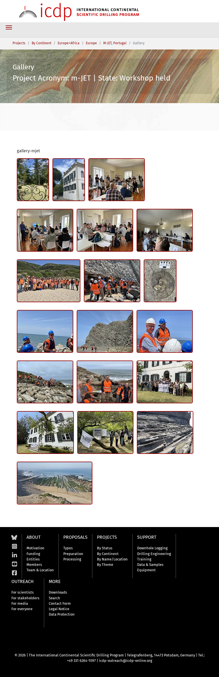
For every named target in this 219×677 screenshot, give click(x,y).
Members (34, 564)
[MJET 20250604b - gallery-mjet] (45, 230)
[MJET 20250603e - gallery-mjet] (45, 331)
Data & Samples (150, 564)
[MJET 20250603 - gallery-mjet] (165, 381)
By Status (104, 548)
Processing (72, 559)
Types (68, 548)
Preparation (73, 554)
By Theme (105, 564)
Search (54, 598)
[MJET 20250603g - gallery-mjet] (160, 280)
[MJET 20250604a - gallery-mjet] (105, 230)
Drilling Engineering (154, 554)
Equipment (146, 570)
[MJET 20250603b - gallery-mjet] (45, 381)
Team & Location (40, 570)
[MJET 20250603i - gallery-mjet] (48, 280)
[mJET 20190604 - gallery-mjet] (165, 432)
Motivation (35, 548)
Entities (33, 559)
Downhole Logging (152, 548)
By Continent (108, 554)
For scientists (22, 592)
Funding (33, 554)
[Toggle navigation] (9, 27)
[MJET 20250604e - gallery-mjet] (33, 179)
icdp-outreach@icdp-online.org (125, 660)
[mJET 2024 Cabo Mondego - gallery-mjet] (54, 483)
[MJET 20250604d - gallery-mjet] (68, 179)
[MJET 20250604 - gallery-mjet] (165, 230)
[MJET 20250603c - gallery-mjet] (165, 331)
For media (19, 603)
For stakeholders (25, 598)
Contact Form (60, 603)
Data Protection (62, 614)
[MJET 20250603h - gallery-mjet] (112, 280)
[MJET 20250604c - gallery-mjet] (116, 179)
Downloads (58, 592)
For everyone (22, 609)
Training (144, 559)
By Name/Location (112, 559)
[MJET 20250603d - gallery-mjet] (105, 331)
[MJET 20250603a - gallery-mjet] (105, 381)
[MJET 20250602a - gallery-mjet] (45, 432)
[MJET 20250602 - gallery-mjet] (105, 432)
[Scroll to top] (210, 668)
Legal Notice (59, 609)
